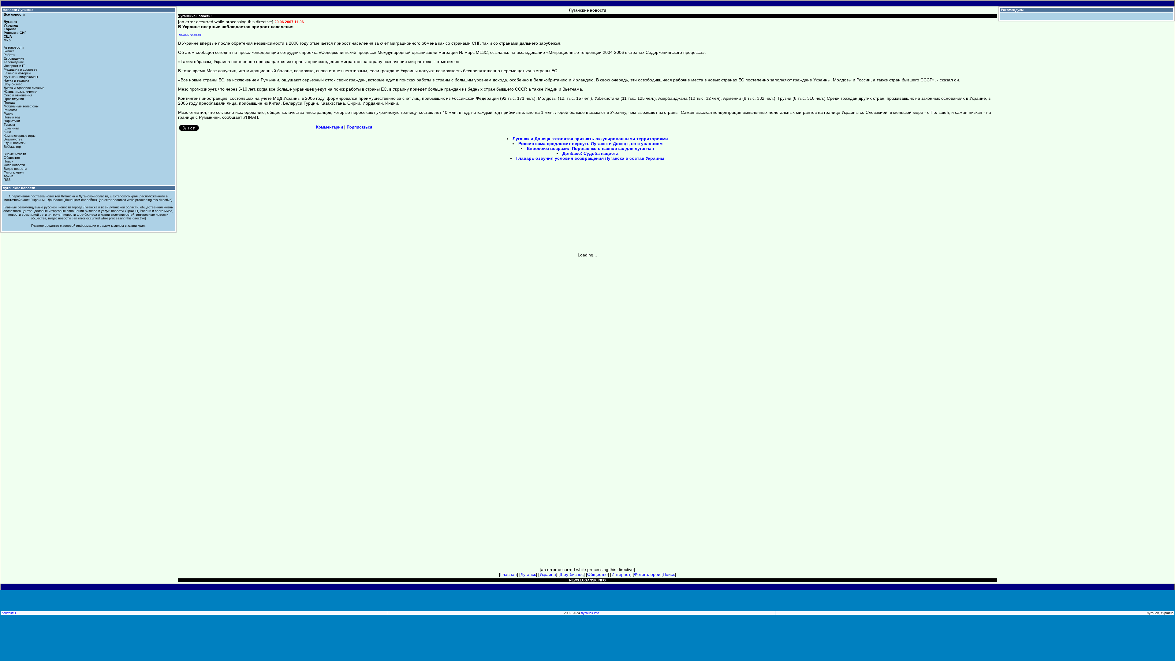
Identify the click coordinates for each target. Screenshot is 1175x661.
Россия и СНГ (15, 33)
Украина (11, 25)
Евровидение (14, 58)
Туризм (9, 124)
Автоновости (14, 47)
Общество (12, 157)
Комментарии (329, 127)
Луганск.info (590, 613)
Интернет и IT (14, 66)
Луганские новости (19, 188)
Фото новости (14, 165)
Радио (8, 113)
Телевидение (14, 62)
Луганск (10, 22)
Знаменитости (15, 154)
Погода (9, 102)
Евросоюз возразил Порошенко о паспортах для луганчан (590, 148)
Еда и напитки (14, 143)
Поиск (8, 161)
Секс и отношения (18, 95)
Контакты (9, 613)
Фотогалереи (14, 172)
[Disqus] (587, 333)
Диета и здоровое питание (24, 88)
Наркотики (12, 121)
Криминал (11, 128)
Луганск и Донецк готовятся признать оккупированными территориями (590, 138)
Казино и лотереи (17, 73)
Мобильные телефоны (21, 106)
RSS (7, 179)
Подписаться (359, 127)
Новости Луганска (18, 10)
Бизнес (9, 51)
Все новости (14, 14)
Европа (10, 29)
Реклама (10, 110)
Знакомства (13, 139)
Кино (7, 132)
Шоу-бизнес (13, 84)
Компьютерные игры (19, 135)
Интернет (620, 574)
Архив (8, 176)
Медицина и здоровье (20, 69)
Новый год (12, 117)
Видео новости (15, 168)
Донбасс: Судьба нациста (590, 153)
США (8, 36)
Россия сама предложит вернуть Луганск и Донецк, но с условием (590, 143)
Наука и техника (16, 80)
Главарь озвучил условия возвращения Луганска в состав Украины (590, 158)
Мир (7, 40)
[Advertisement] (535, 209)
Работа (9, 55)
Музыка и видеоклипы (21, 77)
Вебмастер (12, 146)
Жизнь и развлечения (20, 91)
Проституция (14, 99)
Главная (508, 574)
